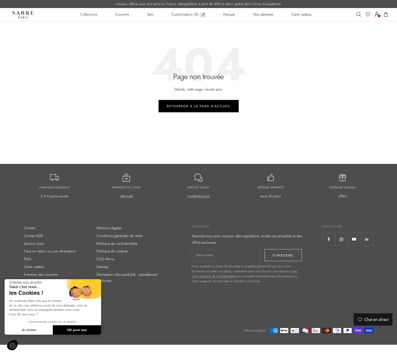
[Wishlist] (368, 14)
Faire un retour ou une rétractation (50, 251)
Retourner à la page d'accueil (198, 106)
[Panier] (386, 14)
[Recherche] (358, 14)
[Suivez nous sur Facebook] (329, 239)
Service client (34, 243)
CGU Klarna (105, 259)
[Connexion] (377, 14)
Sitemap (102, 266)
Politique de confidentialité (116, 243)
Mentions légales (109, 228)
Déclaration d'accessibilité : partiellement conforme (127, 278)
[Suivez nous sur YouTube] (354, 239)
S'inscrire (283, 255)
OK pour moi (77, 330)
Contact (30, 228)
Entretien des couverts (40, 274)
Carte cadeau (34, 266)
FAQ (27, 259)
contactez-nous (198, 196)
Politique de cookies (112, 251)
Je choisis (29, 330)
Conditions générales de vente (119, 235)
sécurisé (126, 196)
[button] (12, 345)
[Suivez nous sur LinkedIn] (366, 239)
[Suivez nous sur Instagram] (341, 239)
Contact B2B (33, 235)
